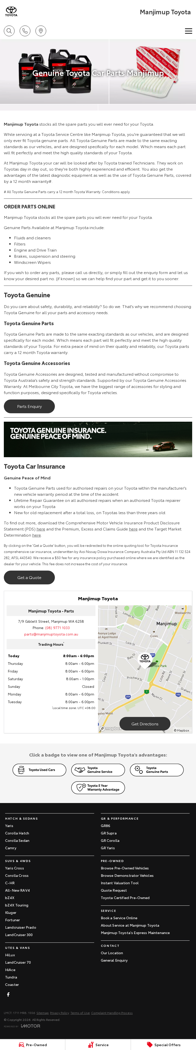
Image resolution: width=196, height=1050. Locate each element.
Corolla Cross (17, 875)
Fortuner (12, 919)
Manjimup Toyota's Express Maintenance (135, 932)
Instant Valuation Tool (120, 882)
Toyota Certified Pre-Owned (125, 897)
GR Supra (109, 832)
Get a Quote (29, 577)
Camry (10, 847)
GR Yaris (108, 847)
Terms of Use (80, 1012)
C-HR (10, 882)
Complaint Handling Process (112, 1012)
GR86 (106, 825)
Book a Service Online (119, 917)
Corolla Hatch (17, 832)
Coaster (12, 984)
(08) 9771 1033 (57, 627)
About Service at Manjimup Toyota (130, 925)
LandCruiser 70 (18, 962)
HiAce (10, 969)
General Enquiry (114, 960)
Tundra (11, 977)
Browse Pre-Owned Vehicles (125, 867)
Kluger (10, 912)
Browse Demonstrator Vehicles (127, 875)
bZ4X (10, 897)
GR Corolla (110, 840)
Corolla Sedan (17, 840)
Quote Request (114, 890)
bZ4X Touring (16, 904)
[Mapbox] (112, 729)
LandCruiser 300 (19, 934)
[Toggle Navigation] (188, 31)
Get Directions (144, 723)
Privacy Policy (59, 1012)
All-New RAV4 (17, 890)
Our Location (112, 952)
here (40, 529)
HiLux (10, 954)
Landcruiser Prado (20, 927)
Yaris (9, 825)
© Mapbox (181, 730)
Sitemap (42, 1012)
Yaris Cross (14, 867)
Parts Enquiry (29, 406)
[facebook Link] (8, 994)
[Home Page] (11, 11)
